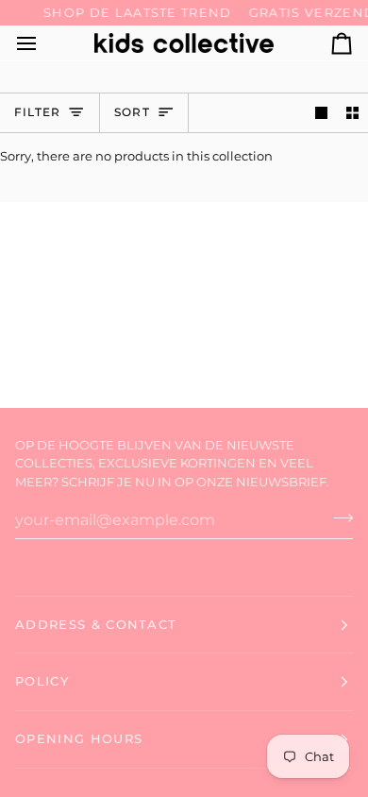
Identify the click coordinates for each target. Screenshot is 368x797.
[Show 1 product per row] (321, 112)
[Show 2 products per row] (352, 112)
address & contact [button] (95, 624)
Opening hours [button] (78, 738)
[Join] (337, 517)
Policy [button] (42, 680)
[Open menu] (43, 42)
